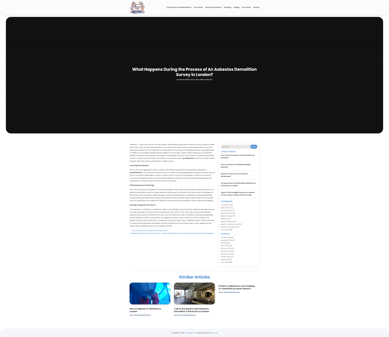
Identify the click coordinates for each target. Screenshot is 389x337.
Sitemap (214, 333)
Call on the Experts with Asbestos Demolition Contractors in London (191, 310)
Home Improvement (213, 7)
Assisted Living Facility (228, 227)
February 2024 (226, 248)
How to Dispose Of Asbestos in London (145, 310)
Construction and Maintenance (178, 7)
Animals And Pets (227, 213)
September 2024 (227, 240)
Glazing (236, 7)
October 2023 (225, 257)
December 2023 (226, 251)
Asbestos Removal (205, 80)
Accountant (198, 7)
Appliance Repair (226, 216)
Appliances (224, 219)
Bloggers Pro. (191, 333)
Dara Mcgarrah (184, 80)
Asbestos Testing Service (229, 224)
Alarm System (226, 208)
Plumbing (227, 7)
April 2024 (224, 243)
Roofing (256, 7)
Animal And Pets (226, 210)
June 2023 (224, 262)
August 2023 (225, 259)
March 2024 (225, 246)
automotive (225, 230)
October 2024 (226, 237)
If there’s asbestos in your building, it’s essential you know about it (237, 287)
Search (253, 147)
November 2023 (226, 254)
